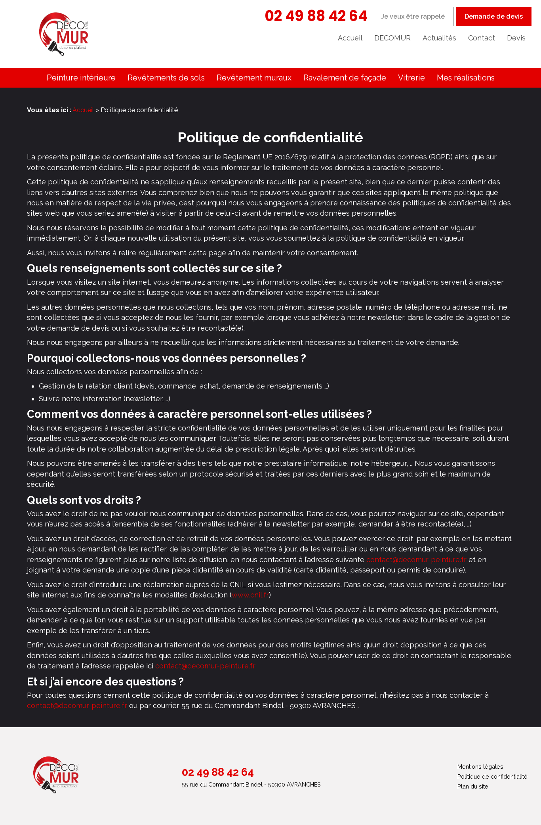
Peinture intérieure (81, 77)
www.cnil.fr (250, 595)
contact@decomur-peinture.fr (416, 559)
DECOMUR (392, 38)
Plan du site (472, 786)
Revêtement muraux (254, 77)
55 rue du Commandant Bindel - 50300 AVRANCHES (251, 784)
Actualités (439, 38)
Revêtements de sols (166, 77)
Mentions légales (480, 766)
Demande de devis (494, 16)
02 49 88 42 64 (316, 16)
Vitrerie (411, 77)
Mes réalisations (466, 77)
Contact (481, 38)
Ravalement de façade (344, 77)
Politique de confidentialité (492, 776)
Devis (516, 38)
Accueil (350, 38)
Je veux (413, 16)
